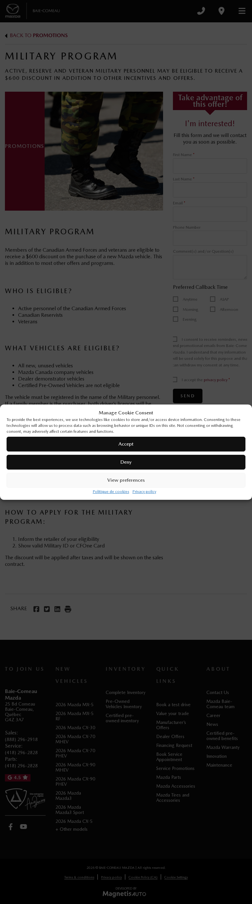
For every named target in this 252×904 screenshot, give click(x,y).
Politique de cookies (111, 491)
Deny (126, 462)
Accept (126, 444)
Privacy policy (144, 491)
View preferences (126, 480)
